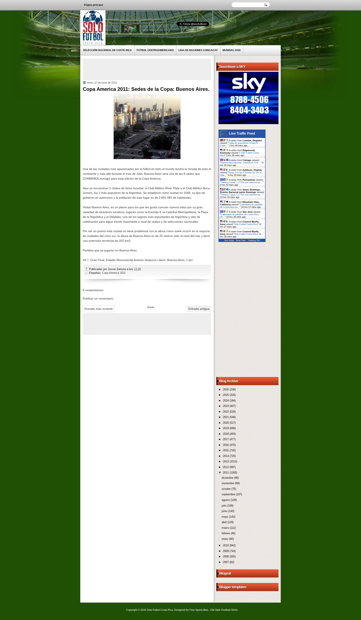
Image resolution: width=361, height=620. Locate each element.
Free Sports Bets (198, 609)
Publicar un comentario (98, 298)
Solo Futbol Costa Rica (246, 224)
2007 (226, 562)
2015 (226, 450)
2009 (226, 551)
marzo (226, 527)
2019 (226, 428)
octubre (226, 488)
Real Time (241, 240)
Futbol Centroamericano (155, 50)
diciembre (228, 477)
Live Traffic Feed (242, 133)
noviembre (228, 483)
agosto (226, 500)
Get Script (229, 240)
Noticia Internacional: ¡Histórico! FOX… (241, 162)
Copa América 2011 (114, 272)
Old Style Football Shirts (224, 609)
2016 (226, 444)
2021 (226, 417)
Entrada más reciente (98, 308)
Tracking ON (254, 240)
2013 (226, 461)
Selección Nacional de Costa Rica (107, 50)
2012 (226, 467)
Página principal (93, 5)
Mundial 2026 (231, 50)
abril (225, 522)
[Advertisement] (160, 69)
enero (225, 538)
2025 (226, 394)
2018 (226, 433)
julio (224, 505)
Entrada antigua (199, 308)
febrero (226, 533)
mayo (225, 516)
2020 (226, 422)
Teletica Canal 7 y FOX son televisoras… (242, 182)
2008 (226, 556)
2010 (226, 545)
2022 (226, 411)
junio (225, 511)
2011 (226, 472)
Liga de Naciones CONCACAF (198, 50)
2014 (226, 456)
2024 (226, 400)
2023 (226, 406)
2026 (226, 389)
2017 (226, 439)
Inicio (150, 307)
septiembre (229, 494)
